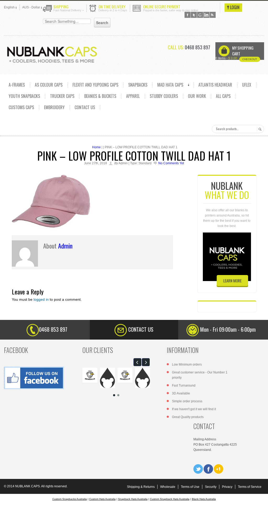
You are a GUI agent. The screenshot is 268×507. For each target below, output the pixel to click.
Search (259, 129)
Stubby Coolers (164, 96)
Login (233, 7)
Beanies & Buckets (100, 96)
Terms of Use (190, 487)
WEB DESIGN (260, 499)
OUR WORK (197, 96)
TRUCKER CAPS (62, 96)
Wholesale (167, 487)
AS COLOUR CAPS (49, 85)
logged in (41, 299)
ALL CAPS (223, 96)
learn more (232, 280)
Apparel (133, 96)
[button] (137, 362)
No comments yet (171, 163)
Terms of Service (249, 487)
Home (96, 147)
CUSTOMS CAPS (21, 107)
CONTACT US (85, 107)
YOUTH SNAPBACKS (24, 96)
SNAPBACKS (137, 85)
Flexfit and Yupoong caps (95, 85)
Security (210, 487)
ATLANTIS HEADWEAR (215, 85)
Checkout (249, 59)
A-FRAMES (17, 85)
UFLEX (246, 85)
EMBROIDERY (54, 107)
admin (65, 245)
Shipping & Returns (141, 487)
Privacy (227, 487)
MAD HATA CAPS (170, 85)
